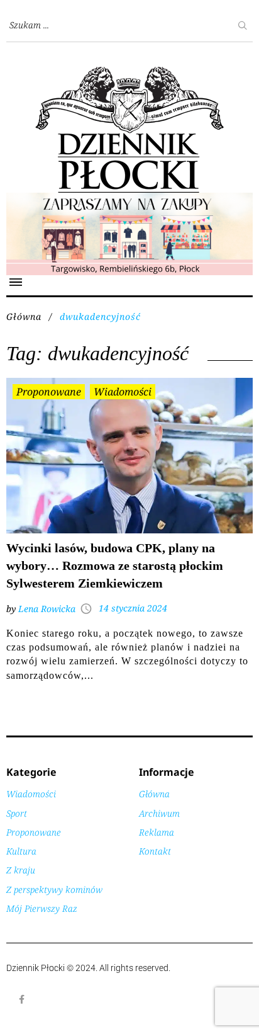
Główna (23, 316)
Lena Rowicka (46, 609)
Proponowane (48, 392)
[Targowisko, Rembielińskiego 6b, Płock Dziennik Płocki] (129, 199)
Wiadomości (123, 392)
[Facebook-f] (22, 999)
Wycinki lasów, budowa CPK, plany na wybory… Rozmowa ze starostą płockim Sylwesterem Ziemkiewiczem (114, 565)
